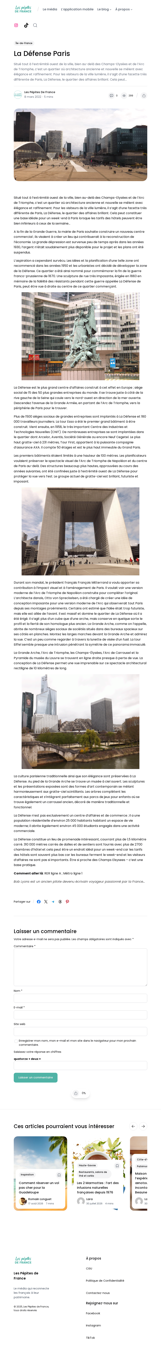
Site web (19, 1024)
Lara (89, 1199)
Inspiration (27, 1174)
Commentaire (25, 946)
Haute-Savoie (87, 1165)
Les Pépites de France (39, 92)
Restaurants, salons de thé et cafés (93, 1173)
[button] (144, 95)
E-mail (19, 1007)
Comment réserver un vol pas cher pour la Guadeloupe (39, 1188)
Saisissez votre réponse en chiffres (37, 1052)
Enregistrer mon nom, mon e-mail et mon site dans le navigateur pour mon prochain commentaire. (77, 1043)
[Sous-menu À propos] (132, 9)
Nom (18, 991)
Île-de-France (24, 43)
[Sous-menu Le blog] (111, 9)
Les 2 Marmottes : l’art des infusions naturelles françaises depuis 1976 (98, 1188)
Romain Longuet (39, 1199)
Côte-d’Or (143, 1159)
